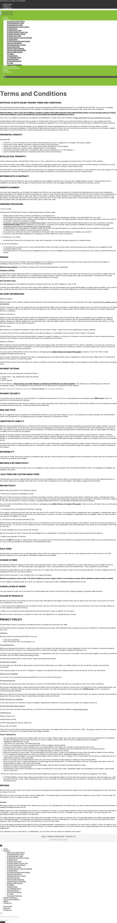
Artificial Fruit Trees (14, 36)
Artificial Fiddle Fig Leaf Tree (17, 32)
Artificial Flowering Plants (16, 34)
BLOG (44, 836)
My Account (7, 4)
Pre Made (10, 54)
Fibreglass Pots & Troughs (16, 45)
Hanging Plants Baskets (15, 48)
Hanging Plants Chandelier (16, 50)
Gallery (5, 70)
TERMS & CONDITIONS (55, 836)
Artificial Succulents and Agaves (18, 41)
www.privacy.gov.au (80, 709)
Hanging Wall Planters (15, 52)
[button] (3, 75)
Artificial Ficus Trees (14, 30)
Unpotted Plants (13, 59)
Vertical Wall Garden (14, 61)
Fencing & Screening (14, 43)
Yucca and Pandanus (14, 64)
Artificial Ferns (12, 28)
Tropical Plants (12, 55)
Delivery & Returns (10, 66)
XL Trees (10, 63)
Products (6, 19)
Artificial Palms (12, 39)
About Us (6, 6)
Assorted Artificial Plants (16, 21)
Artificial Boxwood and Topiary (18, 27)
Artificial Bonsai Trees (15, 25)
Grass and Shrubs (13, 46)
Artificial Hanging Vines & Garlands (19, 37)
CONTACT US (70, 836)
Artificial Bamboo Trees (15, 23)
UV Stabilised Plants (14, 57)
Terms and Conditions (11, 68)
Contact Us (7, 8)
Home (5, 18)
